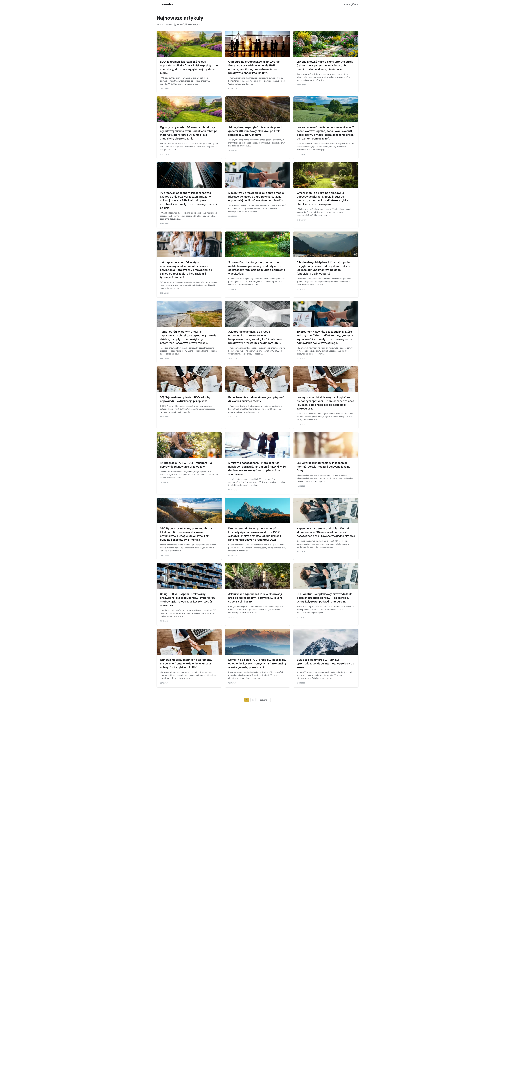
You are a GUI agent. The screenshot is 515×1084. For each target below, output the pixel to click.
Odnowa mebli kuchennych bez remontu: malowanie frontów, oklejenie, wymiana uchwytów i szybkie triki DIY (186, 663)
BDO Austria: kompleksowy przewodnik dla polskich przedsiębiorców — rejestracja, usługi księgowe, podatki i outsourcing (324, 597)
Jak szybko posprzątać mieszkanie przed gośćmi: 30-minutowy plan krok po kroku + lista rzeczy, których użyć (256, 131)
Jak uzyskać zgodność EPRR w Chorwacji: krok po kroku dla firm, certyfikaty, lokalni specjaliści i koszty (255, 597)
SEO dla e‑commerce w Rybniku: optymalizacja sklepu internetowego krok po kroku (325, 663)
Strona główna (350, 4)
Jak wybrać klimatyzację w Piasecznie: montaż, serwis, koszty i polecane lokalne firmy (323, 466)
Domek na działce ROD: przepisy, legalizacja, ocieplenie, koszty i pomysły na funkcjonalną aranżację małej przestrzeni (257, 663)
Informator (165, 4)
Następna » (264, 700)
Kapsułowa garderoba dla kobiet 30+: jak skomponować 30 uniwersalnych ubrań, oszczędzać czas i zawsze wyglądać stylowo (326, 532)
